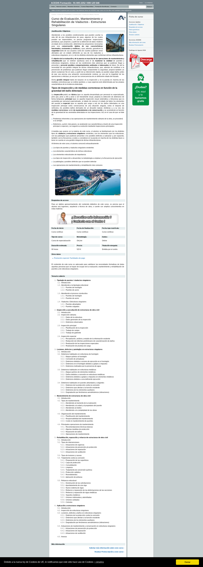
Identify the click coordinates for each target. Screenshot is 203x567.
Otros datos (132, 32)
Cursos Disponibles (87, 6)
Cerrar (187, 562)
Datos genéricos (134, 29)
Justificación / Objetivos (136, 24)
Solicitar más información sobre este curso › (106, 548)
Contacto (114, 6)
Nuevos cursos (61, 6)
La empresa (149, 2)
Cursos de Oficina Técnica (90, 14)
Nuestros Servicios (73, 6)
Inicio (141, 2)
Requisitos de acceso (136, 27)
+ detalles (99, 562)
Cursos (54, 14)
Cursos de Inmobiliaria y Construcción (69, 14)
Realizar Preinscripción (136, 45)
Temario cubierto (134, 34)
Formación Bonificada (102, 6)
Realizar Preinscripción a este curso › (109, 552)
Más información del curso (137, 42)
